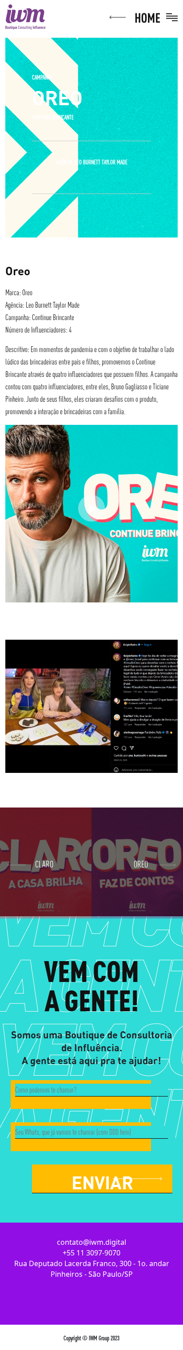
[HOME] (135, 16)
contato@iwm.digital (91, 1242)
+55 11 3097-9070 (91, 1253)
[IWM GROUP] (25, 16)
